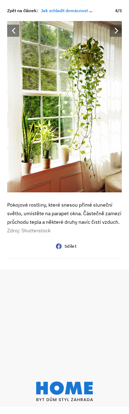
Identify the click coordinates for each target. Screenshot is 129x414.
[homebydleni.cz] (64, 391)
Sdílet (70, 246)
